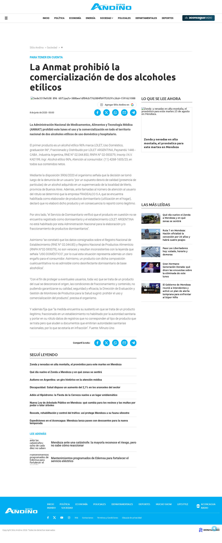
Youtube (61, 517)
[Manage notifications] (214, 528)
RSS (76, 517)
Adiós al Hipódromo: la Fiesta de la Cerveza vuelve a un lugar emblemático (73, 395)
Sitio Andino (37, 47)
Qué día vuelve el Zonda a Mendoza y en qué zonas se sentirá (66, 372)
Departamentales (146, 18)
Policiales (124, 18)
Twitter (54, 517)
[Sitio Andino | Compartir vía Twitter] (106, 112)
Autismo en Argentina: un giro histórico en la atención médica (66, 380)
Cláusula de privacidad (132, 517)
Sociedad (105, 18)
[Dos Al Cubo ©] (209, 531)
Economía (75, 18)
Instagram (69, 517)
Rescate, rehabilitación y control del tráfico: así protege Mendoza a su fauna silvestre (79, 413)
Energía (90, 18)
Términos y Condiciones (107, 517)
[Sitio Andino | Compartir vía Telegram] (133, 112)
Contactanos (87, 517)
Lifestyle (182, 504)
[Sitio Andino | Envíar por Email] (124, 112)
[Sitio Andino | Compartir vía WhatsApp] (115, 112)
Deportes (167, 18)
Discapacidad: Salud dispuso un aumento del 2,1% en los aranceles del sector (75, 387)
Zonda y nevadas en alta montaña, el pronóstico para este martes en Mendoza (76, 364)
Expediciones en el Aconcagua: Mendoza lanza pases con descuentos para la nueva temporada (79, 422)
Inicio (46, 18)
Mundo (51, 507)
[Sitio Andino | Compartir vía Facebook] (97, 112)
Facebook (48, 517)
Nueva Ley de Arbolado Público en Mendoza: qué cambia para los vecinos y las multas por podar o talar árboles (82, 404)
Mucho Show (164, 504)
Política (59, 18)
